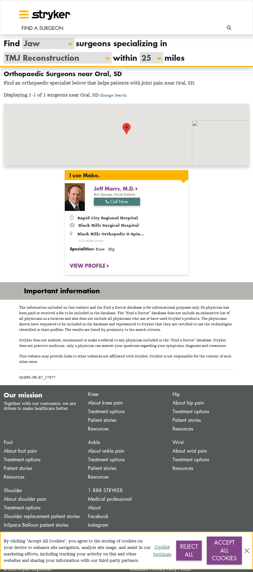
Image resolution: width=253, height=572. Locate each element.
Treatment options (106, 411)
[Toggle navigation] (24, 14)
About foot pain (20, 451)
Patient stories (102, 420)
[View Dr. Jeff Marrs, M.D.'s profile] (75, 197)
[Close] (246, 550)
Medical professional (110, 499)
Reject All (189, 550)
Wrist (178, 442)
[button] (126, 129)
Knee (93, 394)
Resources (98, 429)
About (94, 507)
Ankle (94, 442)
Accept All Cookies (224, 550)
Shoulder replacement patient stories (42, 516)
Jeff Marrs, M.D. (115, 188)
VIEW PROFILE (88, 265)
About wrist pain (189, 451)
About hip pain (188, 403)
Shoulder (13, 490)
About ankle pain (106, 451)
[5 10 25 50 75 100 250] (148, 58)
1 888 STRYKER (105, 490)
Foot (8, 442)
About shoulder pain (25, 499)
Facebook (98, 516)
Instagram (98, 525)
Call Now (118, 201)
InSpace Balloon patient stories (36, 525)
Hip (176, 394)
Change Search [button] (113, 95)
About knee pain (105, 403)
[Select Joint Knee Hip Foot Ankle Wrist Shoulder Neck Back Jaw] (45, 43)
